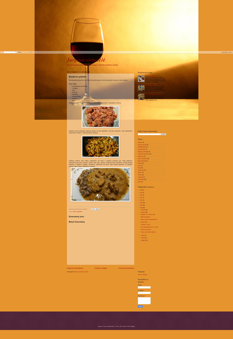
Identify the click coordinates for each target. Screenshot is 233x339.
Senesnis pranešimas (126, 268)
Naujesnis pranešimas (75, 268)
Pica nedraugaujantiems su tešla (149, 227)
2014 (141, 205)
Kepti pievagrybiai (145, 217)
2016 (141, 200)
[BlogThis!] (94, 209)
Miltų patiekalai (142, 161)
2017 (141, 197)
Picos (139, 165)
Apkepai (140, 142)
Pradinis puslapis (101, 268)
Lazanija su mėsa (145, 224)
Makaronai (140, 156)
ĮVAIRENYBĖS (142, 147)
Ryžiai (139, 167)
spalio (143, 235)
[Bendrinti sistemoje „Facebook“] (97, 209)
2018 (141, 195)
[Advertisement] (54, 12)
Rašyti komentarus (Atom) (81, 271)
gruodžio (143, 209)
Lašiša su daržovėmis (151, 85)
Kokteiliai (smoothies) (143, 154)
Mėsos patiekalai (77, 211)
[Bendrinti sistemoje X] (95, 209)
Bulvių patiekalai (142, 144)
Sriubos (140, 174)
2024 (141, 190)
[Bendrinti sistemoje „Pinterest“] (99, 209)
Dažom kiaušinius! (150, 76)
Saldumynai (141, 170)
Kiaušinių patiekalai (143, 151)
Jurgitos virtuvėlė (86, 59)
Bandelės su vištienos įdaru (148, 214)
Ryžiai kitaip (144, 222)
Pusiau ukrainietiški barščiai (148, 232)
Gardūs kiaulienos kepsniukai (153, 94)
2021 (141, 192)
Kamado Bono (141, 149)
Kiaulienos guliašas (146, 229)
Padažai (140, 163)
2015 (141, 202)
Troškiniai (140, 177)
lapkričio (143, 212)
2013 (141, 207)
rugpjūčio (143, 240)
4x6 (121, 326)
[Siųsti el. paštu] (92, 209)
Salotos (140, 172)
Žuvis (139, 181)
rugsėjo (143, 237)
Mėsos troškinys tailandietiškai (149, 219)
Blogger (133, 326)
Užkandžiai (141, 179)
